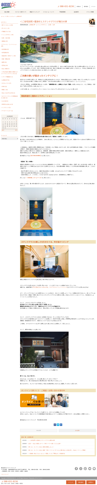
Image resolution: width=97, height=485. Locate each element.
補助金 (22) (5, 41)
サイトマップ (5, 474)
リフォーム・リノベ (48, 12)
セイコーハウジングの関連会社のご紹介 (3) (9, 96)
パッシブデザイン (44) (7, 34)
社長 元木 (52, 24)
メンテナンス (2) (6, 107)
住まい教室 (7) (5, 68)
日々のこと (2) (5, 28)
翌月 (16, 130)
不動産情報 (62, 12)
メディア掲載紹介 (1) (7, 76)
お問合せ (79, 6)
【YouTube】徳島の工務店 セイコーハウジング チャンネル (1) (9, 72)
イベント (93, 6)
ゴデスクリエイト (39, 478)
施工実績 (6, 12)
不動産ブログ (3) (6, 31)
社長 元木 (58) (6, 38)
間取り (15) (5, 89)
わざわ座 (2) (5, 101)
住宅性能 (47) (5, 49)
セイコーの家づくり (20, 12)
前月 (3, 130)
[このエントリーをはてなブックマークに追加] (61, 425)
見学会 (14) (5, 65)
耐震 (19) (4, 62)
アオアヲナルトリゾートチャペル (58, 287)
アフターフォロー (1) (7, 110)
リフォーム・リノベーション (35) (9, 45)
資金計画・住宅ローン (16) (9, 55)
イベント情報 (90, 12)
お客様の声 (32, 24)
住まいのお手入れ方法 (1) (8, 93)
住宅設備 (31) (5, 52)
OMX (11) (4, 86)
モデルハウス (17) (6, 83)
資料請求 (86, 6)
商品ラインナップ (34, 12)
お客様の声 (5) (5, 80)
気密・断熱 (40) (6, 59)
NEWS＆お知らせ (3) (7, 104)
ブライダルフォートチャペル (40, 287)
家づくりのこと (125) (7, 25)
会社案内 (76, 12)
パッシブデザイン (42, 24)
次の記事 (77, 430)
